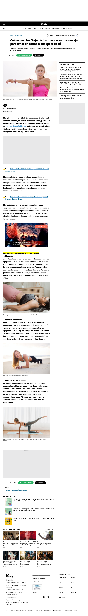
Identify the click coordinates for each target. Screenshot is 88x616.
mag (76, 610)
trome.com (47, 610)
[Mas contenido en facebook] (40, 597)
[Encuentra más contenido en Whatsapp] (13, 55)
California (30, 28)
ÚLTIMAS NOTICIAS (66, 64)
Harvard (7, 490)
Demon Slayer (68, 28)
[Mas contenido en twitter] (44, 597)
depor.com (39, 610)
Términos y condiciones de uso (41, 575)
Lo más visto (9, 496)
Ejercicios (15, 490)
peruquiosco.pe (68, 610)
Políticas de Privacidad (39, 578)
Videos (73, 577)
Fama (61, 587)
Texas (35, 28)
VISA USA (61, 28)
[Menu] (4, 24)
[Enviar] (4, 28)
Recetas (73, 592)
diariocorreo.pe (57, 610)
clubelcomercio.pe (21, 610)
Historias (62, 597)
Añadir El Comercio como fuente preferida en (62, 35)
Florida (24, 28)
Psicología (47, 28)
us (60, 582)
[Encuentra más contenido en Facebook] (5, 55)
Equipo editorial (10, 580)
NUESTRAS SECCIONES (64, 574)
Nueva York (40, 28)
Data (72, 582)
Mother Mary (55, 28)
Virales (61, 592)
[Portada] (10, 578)
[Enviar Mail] (4, 108)
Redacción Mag (11, 108)
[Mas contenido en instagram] (48, 597)
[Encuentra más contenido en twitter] (9, 55)
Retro (72, 587)
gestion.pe (31, 610)
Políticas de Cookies (38, 582)
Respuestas (23, 490)
